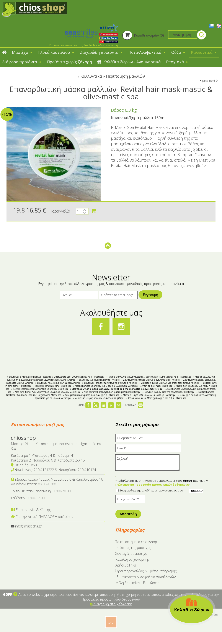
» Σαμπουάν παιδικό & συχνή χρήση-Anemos (57, 382)
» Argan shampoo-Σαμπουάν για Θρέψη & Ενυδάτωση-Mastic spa (105, 385)
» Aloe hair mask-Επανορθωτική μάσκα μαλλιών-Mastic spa (111, 391)
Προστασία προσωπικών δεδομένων (111, 599)
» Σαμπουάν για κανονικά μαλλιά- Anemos (98, 379)
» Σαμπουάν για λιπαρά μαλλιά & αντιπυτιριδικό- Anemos (150, 379)
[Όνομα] (79, 296)
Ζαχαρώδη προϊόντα (99, 52)
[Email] (149, 449)
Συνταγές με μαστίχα (131, 553)
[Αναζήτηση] (201, 35)
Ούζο (176, 52)
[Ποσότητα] (82, 212)
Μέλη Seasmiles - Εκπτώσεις (137, 582)
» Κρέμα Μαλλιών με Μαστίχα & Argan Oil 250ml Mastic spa (156, 398)
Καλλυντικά (202, 52)
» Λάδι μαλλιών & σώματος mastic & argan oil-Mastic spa (91, 394)
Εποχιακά (175, 61)
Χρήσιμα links (125, 565)
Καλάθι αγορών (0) (148, 35)
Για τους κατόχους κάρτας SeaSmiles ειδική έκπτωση (83, 45)
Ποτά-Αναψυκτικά (145, 52)
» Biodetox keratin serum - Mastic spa (52, 385)
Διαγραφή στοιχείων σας (112, 604)
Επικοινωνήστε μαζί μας (37, 424)
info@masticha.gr (28, 526)
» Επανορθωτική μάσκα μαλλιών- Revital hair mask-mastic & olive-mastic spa (116, 388)
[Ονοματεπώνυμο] (149, 439)
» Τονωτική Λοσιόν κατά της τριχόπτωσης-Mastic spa (168, 391)
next (212, 81)
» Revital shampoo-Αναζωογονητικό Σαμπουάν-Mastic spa (39, 388)
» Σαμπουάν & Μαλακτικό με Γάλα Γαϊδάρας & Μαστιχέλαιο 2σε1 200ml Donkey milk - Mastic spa (55, 376)
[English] (218, 25)
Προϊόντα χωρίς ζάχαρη (69, 61)
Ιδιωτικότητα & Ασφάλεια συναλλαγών (145, 577)
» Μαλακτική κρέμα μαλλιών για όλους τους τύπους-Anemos (169, 382)
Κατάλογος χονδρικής (132, 559)
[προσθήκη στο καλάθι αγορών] (93, 211)
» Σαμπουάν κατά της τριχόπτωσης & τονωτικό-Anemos (109, 382)
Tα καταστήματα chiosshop (136, 541)
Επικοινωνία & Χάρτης (33, 509)
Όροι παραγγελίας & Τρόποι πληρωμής (146, 571)
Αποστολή (128, 513)
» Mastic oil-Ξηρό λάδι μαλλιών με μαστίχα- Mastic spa (148, 394)
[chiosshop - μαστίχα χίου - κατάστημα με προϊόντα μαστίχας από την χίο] (34, 9)
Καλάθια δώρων (191, 610)
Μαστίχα (20, 52)
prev (204, 81)
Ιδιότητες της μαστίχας (133, 547)
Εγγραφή (150, 294)
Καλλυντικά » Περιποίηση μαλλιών (112, 76)
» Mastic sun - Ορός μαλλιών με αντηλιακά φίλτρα (98, 398)
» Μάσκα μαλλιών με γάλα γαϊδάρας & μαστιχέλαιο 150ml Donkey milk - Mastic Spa (148, 376)
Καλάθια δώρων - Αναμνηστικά (131, 61)
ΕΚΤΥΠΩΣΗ (131, 404)
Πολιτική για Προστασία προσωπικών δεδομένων (152, 484)
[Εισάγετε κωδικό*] (130, 500)
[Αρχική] (4, 52)
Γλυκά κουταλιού (54, 52)
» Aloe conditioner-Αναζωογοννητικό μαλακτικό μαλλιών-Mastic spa (46, 391)
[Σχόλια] (148, 464)
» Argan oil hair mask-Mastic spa (156, 385)
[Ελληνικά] (211, 25)
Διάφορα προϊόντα (20, 61)
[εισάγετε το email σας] (118, 296)
